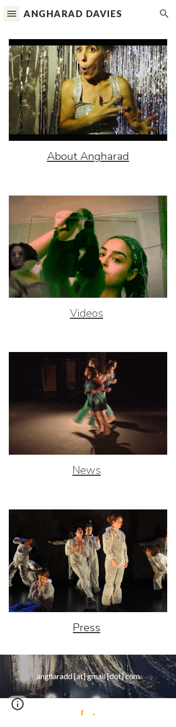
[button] (11, 13)
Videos (86, 313)
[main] (88, 156)
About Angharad (88, 156)
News (86, 470)
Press (86, 627)
